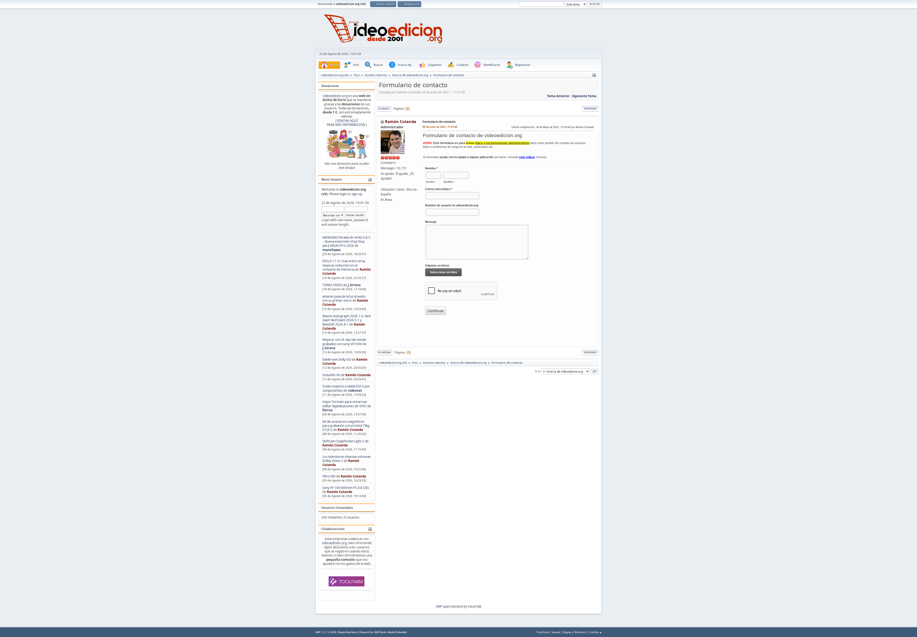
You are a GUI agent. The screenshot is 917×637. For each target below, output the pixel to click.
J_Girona (354, 285)
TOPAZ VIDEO (332, 285)
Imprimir (590, 108)
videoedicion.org (335, 96)
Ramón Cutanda (358, 375)
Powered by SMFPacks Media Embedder (383, 632)
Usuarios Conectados (337, 507)
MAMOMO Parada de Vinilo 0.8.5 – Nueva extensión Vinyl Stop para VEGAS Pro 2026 (346, 241)
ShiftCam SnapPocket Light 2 (343, 441)
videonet (355, 390)
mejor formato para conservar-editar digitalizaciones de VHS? (345, 404)
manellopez (331, 250)
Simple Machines (347, 632)
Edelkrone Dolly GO (336, 359)
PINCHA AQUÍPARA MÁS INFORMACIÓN (346, 122)
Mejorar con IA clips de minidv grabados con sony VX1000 (344, 341)
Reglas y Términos (574, 632)
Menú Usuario (331, 179)
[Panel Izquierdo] (594, 75)
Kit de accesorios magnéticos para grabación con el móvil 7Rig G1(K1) (345, 425)
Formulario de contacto (438, 122)
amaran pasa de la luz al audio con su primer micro (343, 298)
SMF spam (443, 606)
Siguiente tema (584, 96)
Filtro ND (329, 476)
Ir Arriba (384, 352)
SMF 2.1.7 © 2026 (325, 632)
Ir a (537, 371)
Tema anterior (558, 96)
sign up (357, 194)
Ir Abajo (383, 108)
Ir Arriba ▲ (595, 632)
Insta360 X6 (331, 375)
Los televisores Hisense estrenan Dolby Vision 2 (346, 459)
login (343, 194)
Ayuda (556, 632)
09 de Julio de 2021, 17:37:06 (439, 126)
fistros (327, 410)
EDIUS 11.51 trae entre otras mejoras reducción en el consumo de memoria (343, 265)
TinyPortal (542, 632)
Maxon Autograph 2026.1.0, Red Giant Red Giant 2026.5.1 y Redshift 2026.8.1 (346, 320)
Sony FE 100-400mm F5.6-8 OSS (345, 488)
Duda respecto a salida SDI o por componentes (346, 388)
